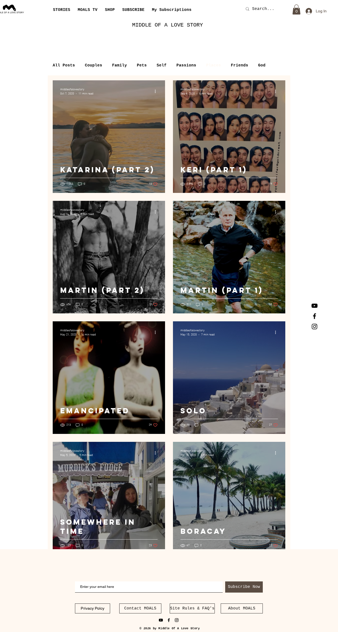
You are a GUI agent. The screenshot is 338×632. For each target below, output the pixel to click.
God (262, 65)
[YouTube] (314, 305)
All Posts (64, 65)
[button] (133, 10)
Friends (239, 65)
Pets (142, 65)
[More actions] (157, 91)
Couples (93, 65)
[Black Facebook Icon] (314, 316)
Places (213, 65)
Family (119, 65)
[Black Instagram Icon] (314, 326)
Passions (186, 65)
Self (162, 65)
